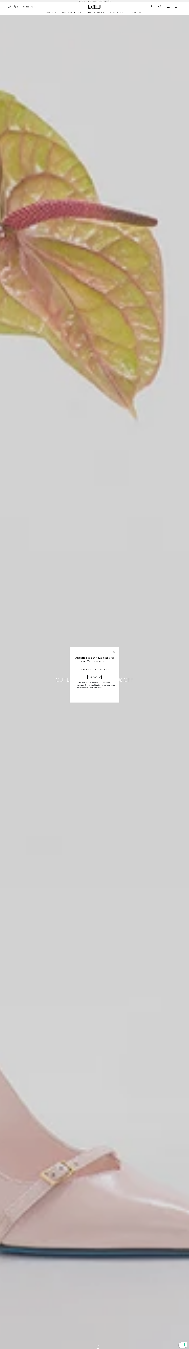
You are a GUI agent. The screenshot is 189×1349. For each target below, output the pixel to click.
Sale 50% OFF (52, 13)
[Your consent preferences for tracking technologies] (184, 1344)
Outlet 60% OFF (117, 13)
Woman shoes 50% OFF (73, 13)
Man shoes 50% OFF (96, 13)
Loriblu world (136, 13)
